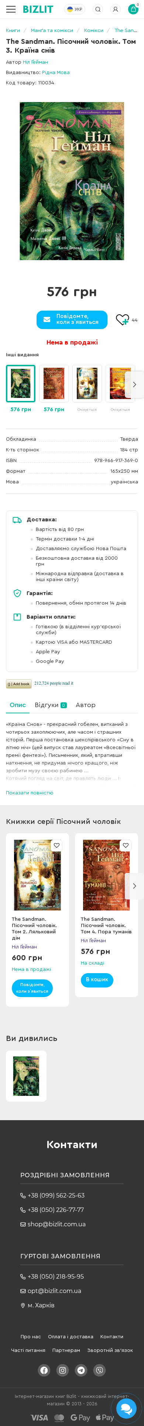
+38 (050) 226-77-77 (56, 1209)
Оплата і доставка (70, 1336)
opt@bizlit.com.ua (54, 1290)
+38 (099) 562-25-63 (56, 1195)
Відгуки (50, 705)
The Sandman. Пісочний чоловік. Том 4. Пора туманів (106, 925)
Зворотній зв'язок (110, 1350)
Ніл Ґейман (35, 62)
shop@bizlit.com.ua (57, 1224)
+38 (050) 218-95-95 (56, 1276)
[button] (134, 384)
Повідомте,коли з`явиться (77, 319)
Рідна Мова (56, 72)
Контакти (111, 1336)
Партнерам (66, 1350)
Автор (86, 705)
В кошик (97, 979)
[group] (54, 389)
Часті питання (28, 1350)
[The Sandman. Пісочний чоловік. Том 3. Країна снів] (72, 181)
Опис (18, 705)
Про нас (31, 1336)
